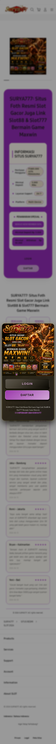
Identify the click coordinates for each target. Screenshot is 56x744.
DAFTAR (27, 395)
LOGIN (27, 383)
